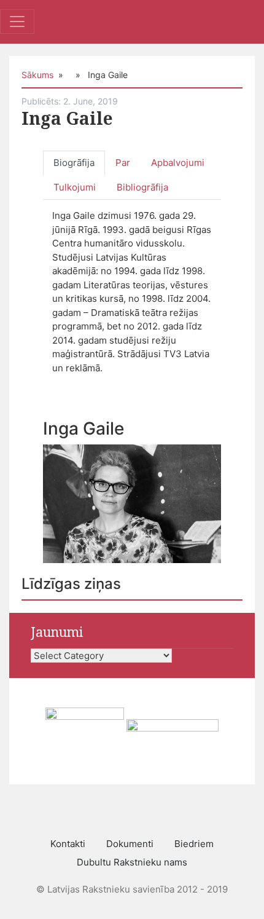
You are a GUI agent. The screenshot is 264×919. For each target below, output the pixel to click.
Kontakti (67, 844)
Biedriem (194, 844)
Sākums (37, 74)
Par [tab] (122, 162)
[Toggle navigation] (17, 21)
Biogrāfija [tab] (74, 162)
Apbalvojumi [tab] (177, 162)
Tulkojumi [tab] (74, 187)
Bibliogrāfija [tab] (142, 187)
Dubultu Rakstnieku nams (132, 862)
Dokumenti (129, 844)
